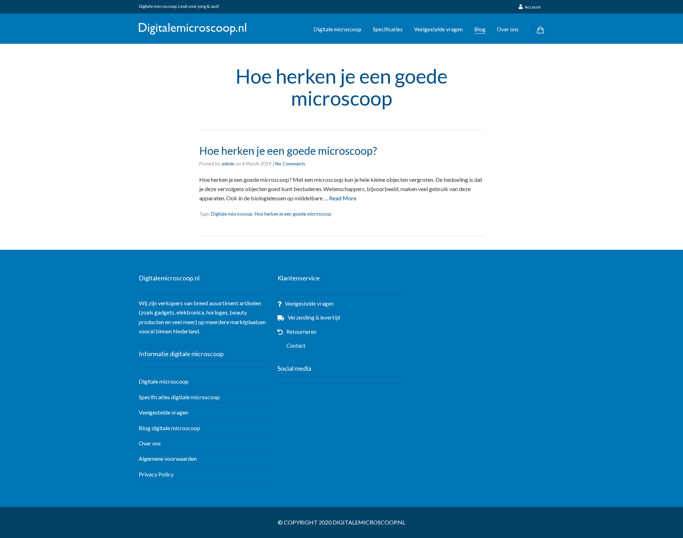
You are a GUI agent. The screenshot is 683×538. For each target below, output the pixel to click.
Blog (480, 29)
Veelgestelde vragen (438, 29)
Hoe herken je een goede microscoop (293, 214)
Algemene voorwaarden (168, 458)
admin (228, 164)
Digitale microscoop (337, 29)
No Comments (290, 164)
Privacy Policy (156, 474)
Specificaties (388, 29)
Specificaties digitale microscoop (179, 397)
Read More (342, 198)
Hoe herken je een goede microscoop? (288, 150)
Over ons (508, 29)
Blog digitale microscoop (169, 427)
